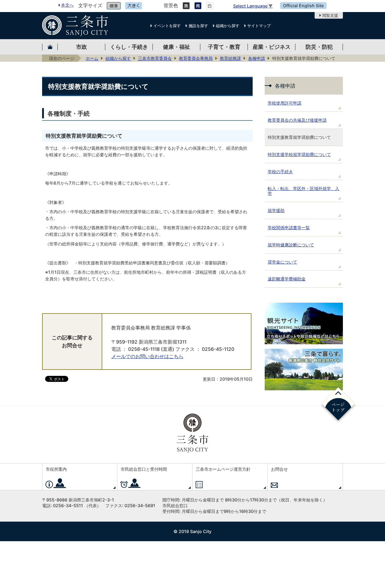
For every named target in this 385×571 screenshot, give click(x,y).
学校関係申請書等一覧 (289, 227)
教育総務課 (230, 58)
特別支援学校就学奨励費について (299, 154)
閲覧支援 (330, 15)
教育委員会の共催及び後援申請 (297, 120)
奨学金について (282, 261)
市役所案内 (56, 469)
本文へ (67, 5)
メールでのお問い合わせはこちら (147, 356)
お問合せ (279, 469)
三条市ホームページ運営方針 (223, 469)
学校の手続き (280, 171)
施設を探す (198, 25)
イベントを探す (167, 25)
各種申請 (256, 58)
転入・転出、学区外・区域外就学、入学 (303, 191)
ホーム (92, 58)
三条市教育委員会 (155, 58)
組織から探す (227, 25)
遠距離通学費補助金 (287, 278)
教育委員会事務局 (196, 58)
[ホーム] (50, 47)
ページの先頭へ (338, 404)
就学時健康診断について (291, 244)
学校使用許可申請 (284, 102)
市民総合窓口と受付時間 (144, 469)
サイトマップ (259, 25)
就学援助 (276, 210)
